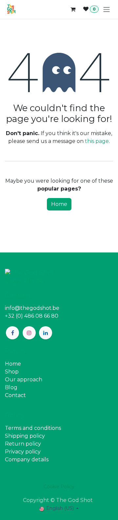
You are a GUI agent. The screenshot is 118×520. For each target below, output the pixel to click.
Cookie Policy (59, 487)
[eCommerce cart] (72, 9)
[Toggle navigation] (106, 9)
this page (97, 141)
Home (59, 204)
